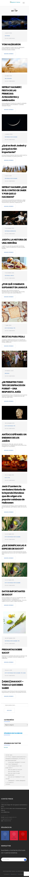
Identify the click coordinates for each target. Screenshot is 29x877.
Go (25, 860)
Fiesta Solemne (13, 137)
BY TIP (6, 328)
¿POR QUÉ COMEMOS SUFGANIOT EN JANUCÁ (14, 285)
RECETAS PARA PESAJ (13, 336)
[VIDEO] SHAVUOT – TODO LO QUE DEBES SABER (12, 685)
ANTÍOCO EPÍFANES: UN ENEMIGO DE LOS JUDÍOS (14, 438)
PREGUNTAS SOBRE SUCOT (12, 651)
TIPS (14, 328)
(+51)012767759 (7, 821)
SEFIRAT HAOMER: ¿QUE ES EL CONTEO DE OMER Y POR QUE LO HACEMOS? (14, 192)
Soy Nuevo (21, 874)
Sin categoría (8, 78)
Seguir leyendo (8, 53)
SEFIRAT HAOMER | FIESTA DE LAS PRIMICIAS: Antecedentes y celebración (11, 93)
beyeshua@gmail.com (10, 817)
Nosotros (13, 874)
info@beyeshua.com (6, 819)
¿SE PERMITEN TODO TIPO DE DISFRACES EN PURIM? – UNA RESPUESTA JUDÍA (13, 386)
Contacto (6, 874)
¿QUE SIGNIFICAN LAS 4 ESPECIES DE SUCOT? (14, 547)
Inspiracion (13, 231)
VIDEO (24, 673)
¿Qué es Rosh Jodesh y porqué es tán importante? (14, 149)
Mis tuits (6, 747)
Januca (12, 275)
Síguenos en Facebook (13, 733)
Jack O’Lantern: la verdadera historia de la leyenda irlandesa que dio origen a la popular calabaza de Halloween (13, 494)
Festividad (7, 35)
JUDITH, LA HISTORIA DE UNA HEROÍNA (14, 241)
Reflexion (7, 373)
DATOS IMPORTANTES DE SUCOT (13, 593)
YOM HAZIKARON (11, 44)
